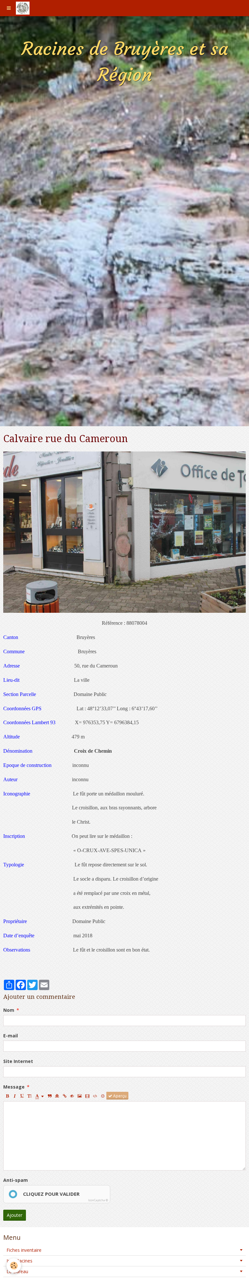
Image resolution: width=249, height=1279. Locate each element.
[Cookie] (13, 1265)
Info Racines (19, 1261)
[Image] (80, 1096)
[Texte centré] (57, 1096)
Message (14, 1087)
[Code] (95, 1096)
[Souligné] (22, 1096)
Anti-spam (15, 1180)
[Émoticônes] (103, 1096)
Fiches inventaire (24, 1250)
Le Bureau (17, 1271)
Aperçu (119, 1095)
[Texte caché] (72, 1096)
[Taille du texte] (29, 1096)
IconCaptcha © (98, 1200)
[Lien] (64, 1096)
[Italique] (14, 1096)
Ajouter (14, 1215)
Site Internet (18, 1061)
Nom (8, 1010)
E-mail (10, 1036)
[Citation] (49, 1096)
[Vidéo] (87, 1096)
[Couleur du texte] (39, 1096)
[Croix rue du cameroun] (124, 532)
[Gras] (7, 1096)
